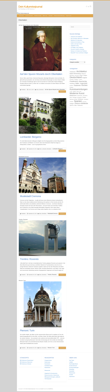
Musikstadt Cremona (30, 196)
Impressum (68, 15)
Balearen (84, 73)
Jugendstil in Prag (75, 45)
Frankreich (74, 81)
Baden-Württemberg (75, 73)
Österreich (80, 105)
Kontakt (50, 15)
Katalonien (77, 85)
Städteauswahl (37, 15)
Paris (71, 97)
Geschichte (83, 81)
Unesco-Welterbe (81, 103)
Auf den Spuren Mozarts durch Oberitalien (41, 74)
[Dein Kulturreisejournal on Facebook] (86, 6)
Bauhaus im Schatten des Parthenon (79, 51)
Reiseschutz (72, 372)
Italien (37, 89)
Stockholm (84, 101)
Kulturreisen (47, 362)
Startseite (21, 15)
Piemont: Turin (27, 330)
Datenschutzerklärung (59, 15)
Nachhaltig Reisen (73, 363)
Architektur (81, 71)
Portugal (75, 97)
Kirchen (84, 85)
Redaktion (23, 89)
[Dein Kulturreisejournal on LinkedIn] (88, 6)
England (84, 77)
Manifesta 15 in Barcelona (76, 40)
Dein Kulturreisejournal (30, 6)
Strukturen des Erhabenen (76, 36)
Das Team (71, 360)
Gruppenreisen (48, 360)
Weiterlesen (62, 91)
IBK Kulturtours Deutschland (26, 360)
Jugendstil (83, 83)
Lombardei (44, 148)
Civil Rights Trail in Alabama (77, 47)
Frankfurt (80, 79)
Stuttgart (72, 103)
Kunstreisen (47, 363)
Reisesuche (47, 370)
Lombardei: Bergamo (30, 137)
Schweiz (71, 101)
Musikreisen (47, 367)
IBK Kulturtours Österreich (26, 362)
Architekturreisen (49, 365)
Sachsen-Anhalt (73, 99)
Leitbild (71, 362)
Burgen (85, 75)
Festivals (72, 79)
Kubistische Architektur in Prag (77, 42)
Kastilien (71, 85)
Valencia (72, 105)
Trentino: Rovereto (29, 259)
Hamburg (72, 83)
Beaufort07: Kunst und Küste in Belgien (79, 52)
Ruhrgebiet (79, 97)
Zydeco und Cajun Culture (76, 43)
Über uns (45, 15)
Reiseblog (71, 369)
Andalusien (73, 71)
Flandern (76, 79)
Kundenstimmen (73, 365)
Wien (75, 105)
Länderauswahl (29, 15)
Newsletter (71, 371)
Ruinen (84, 97)
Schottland (86, 99)
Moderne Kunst (77, 93)
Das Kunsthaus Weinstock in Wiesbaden (79, 38)
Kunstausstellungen (74, 367)
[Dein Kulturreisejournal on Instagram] (90, 6)
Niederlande (79, 95)
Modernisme (73, 95)
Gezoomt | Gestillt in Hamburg (77, 49)
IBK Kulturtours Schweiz (25, 363)
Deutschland (76, 77)
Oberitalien (41, 89)
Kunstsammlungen (79, 89)
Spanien (78, 101)
